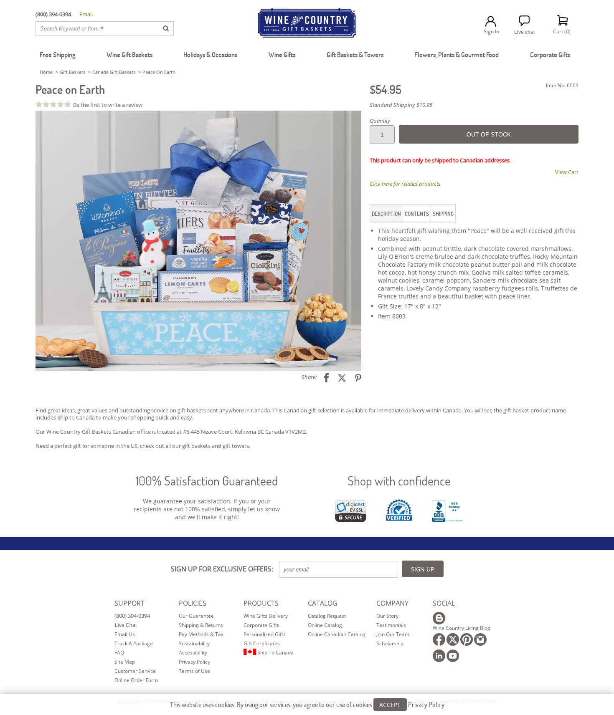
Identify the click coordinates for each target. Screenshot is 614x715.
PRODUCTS (261, 603)
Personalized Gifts (265, 634)
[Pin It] (355, 377)
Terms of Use (194, 671)
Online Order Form (136, 680)
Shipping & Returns (201, 625)
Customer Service (135, 671)
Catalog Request (327, 615)
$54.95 (385, 89)
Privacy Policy (194, 661)
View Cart (566, 172)
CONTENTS (417, 213)
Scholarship (389, 643)
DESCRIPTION (386, 213)
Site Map (124, 661)
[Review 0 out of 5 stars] (54, 104)
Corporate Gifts (261, 625)
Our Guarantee (196, 615)
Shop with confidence (399, 480)
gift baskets (196, 446)
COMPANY (392, 603)
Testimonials (391, 625)
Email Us (124, 634)
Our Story (387, 615)
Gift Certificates (262, 643)
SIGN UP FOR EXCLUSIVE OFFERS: (222, 569)
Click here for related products (405, 183)
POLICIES (192, 603)
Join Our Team (392, 634)
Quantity (380, 120)
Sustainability (194, 643)
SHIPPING (443, 213)
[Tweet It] (339, 377)
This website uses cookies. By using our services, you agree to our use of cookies (307, 704)
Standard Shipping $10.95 (401, 105)
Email (86, 14)
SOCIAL (444, 603)
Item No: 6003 (562, 85)
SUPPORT (129, 603)
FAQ (119, 652)
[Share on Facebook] (323, 377)
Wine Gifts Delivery (266, 615)
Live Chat (126, 625)
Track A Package (133, 643)
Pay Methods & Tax (201, 634)
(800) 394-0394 (132, 615)
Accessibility (193, 652)
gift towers (236, 446)
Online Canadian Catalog (336, 634)
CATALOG (322, 603)
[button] (198, 241)
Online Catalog (325, 625)
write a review (125, 105)
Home (46, 72)
